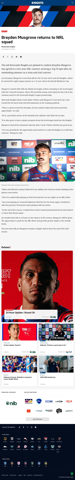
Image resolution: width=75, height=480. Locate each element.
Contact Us (29, 475)
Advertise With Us (38, 475)
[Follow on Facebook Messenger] (35, 427)
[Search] (73, 3)
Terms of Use (4, 475)
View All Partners (37, 419)
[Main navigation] (2, 3)
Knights (4, 31)
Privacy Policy (12, 475)
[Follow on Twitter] (27, 427)
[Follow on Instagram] (31, 427)
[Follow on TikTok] (19, 427)
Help (24, 475)
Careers (20, 475)
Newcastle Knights (8, 47)
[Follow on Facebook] (23, 427)
